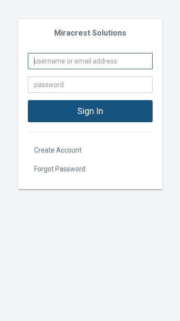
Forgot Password (59, 169)
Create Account (58, 150)
